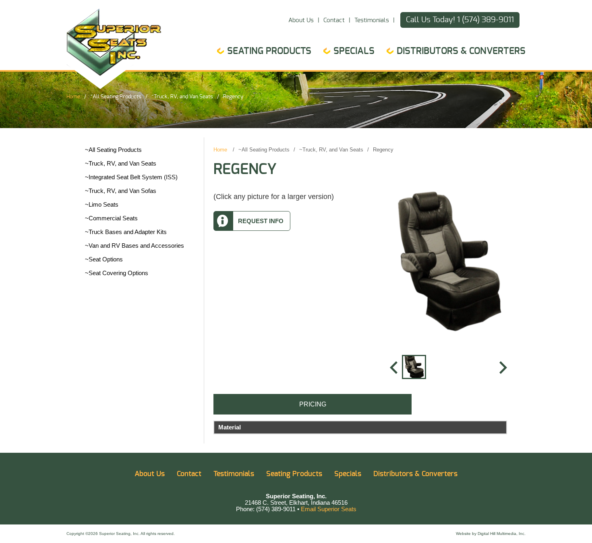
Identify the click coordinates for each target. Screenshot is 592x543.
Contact (334, 20)
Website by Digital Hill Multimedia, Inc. (491, 533)
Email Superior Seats (328, 509)
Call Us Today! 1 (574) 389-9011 (460, 20)
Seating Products (269, 51)
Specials (354, 51)
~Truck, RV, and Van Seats (182, 96)
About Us (301, 20)
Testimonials (371, 20)
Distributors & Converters (461, 51)
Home (73, 96)
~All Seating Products (115, 96)
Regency (233, 96)
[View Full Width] (448, 263)
